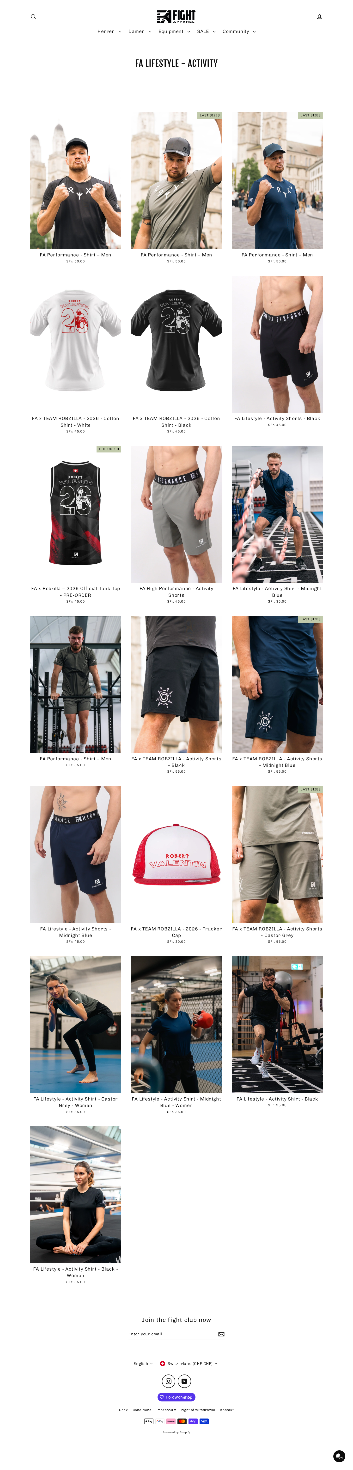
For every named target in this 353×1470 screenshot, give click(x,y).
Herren (106, 31)
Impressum (166, 1410)
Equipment (171, 31)
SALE (204, 31)
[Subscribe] (221, 1334)
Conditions (142, 1410)
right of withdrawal (198, 1410)
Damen (137, 31)
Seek (123, 1410)
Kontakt (227, 1410)
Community (237, 31)
